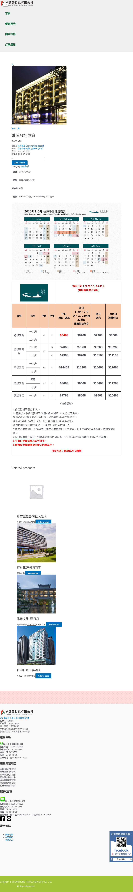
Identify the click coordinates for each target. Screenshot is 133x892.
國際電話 (9, 834)
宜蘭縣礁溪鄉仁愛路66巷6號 (30, 148)
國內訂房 (10, 34)
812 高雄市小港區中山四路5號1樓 (14, 718)
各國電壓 (9, 837)
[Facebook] (2, 820)
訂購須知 (10, 44)
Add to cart (19, 162)
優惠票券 (10, 23)
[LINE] (9, 820)
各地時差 (9, 840)
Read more (33, 573)
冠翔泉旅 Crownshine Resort (31, 146)
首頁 (7, 13)
